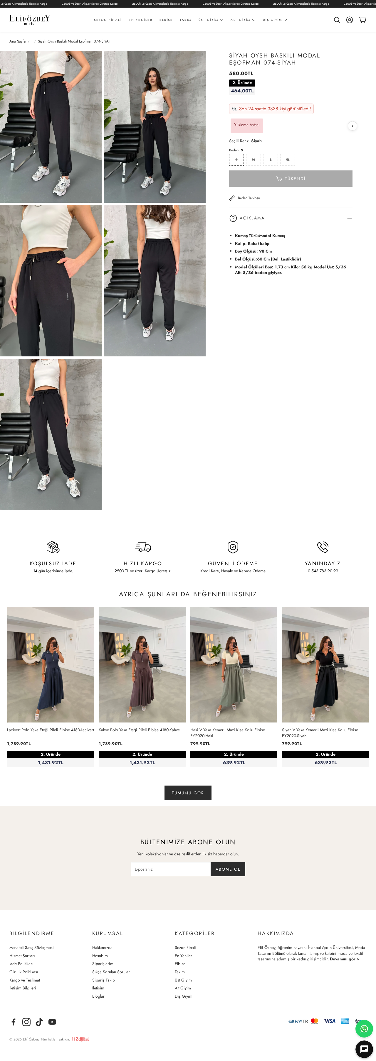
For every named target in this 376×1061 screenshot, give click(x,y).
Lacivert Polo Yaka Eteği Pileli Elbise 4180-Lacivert (50, 730)
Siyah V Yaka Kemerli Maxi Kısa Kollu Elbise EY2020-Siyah (320, 733)
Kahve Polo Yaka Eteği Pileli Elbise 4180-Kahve (139, 730)
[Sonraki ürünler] (352, 126)
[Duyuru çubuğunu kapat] (370, 4)
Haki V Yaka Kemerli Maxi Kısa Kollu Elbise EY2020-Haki (227, 733)
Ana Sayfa (17, 41)
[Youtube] (52, 1022)
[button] (337, 20)
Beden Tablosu (249, 198)
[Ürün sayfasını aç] (50, 665)
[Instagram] (26, 1022)
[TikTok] (39, 1022)
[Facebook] (13, 1022)
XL (287, 159)
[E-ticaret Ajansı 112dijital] (80, 1037)
